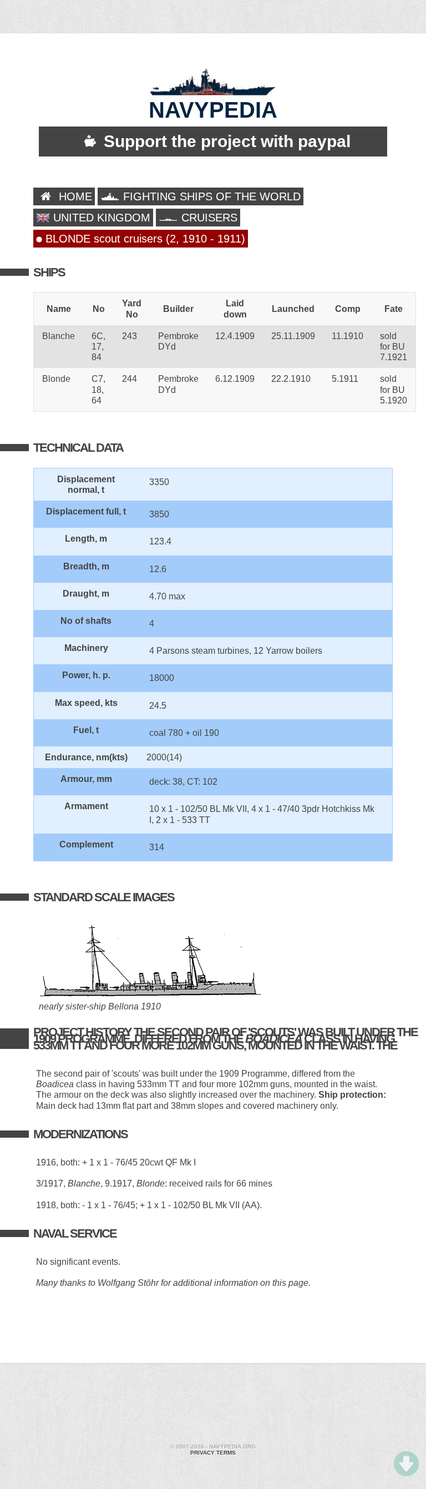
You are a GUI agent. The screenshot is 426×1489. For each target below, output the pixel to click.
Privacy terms (213, 1453)
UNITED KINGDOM (100, 217)
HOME (73, 196)
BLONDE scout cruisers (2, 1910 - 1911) (143, 239)
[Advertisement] (213, 1405)
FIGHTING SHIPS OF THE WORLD (210, 196)
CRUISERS (207, 217)
